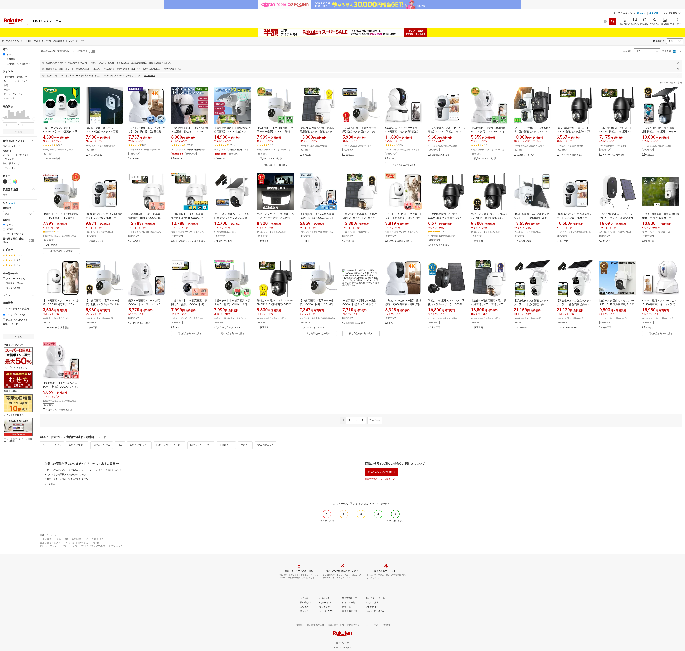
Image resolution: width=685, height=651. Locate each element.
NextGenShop (524, 241)
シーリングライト (52, 445)
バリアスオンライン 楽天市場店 (189, 241)
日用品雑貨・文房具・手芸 (54, 539)
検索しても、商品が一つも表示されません (67, 479)
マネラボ (393, 323)
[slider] (3, 119)
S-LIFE (306, 241)
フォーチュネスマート (313, 327)
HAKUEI (136, 241)
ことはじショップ (525, 155)
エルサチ (393, 158)
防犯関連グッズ (80, 539)
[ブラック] (5, 181)
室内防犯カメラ (265, 445)
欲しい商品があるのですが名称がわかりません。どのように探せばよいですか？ (85, 470)
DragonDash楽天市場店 (400, 241)
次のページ (374, 420)
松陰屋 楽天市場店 (440, 155)
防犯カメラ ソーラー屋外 (169, 445)
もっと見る (49, 484)
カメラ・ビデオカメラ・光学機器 (87, 546)
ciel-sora (564, 241)
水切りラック (226, 445)
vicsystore (522, 327)
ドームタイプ (9, 167)
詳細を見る (149, 75)
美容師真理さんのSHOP (228, 327)
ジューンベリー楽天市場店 (59, 410)
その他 (95, 542)
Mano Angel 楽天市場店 (571, 155)
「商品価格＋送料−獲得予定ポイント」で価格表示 (63, 51)
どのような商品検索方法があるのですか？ (67, 474)
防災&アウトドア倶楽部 (271, 158)
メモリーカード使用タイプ (16, 155)
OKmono (136, 158)
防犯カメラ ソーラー (201, 445)
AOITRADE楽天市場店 (613, 155)
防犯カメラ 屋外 (77, 445)
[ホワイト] (10, 181)
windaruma (51, 245)
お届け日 (7, 220)
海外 (13, 203)
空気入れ (245, 445)
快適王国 (307, 155)
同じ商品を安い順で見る (275, 164)
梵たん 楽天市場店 (440, 245)
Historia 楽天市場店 (141, 323)
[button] (672, 13)
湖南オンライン (96, 241)
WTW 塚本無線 (53, 158)
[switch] (31, 240)
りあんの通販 (95, 155)
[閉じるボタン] (678, 63)
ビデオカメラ (116, 546)
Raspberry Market (568, 327)
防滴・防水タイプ (11, 163)
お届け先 (7, 208)
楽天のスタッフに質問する (381, 472)
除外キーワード (10, 324)
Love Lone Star (224, 241)
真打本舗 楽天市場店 (356, 323)
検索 (19, 131)
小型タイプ (8, 159)
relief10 (178, 158)
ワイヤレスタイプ (11, 146)
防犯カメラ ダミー (139, 445)
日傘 (120, 445)
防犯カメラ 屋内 (101, 445)
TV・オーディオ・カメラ (53, 546)
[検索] (612, 21)
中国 (5, 195)
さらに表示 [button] (9, 98)
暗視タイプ (8, 150)
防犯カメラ (97, 539)
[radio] (4, 54)
